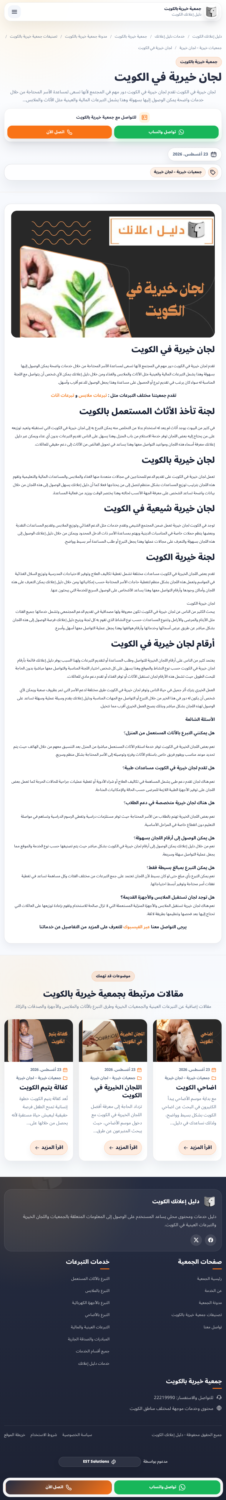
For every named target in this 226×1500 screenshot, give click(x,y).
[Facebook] (210, 1240)
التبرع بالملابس (97, 1290)
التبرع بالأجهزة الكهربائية (90, 1302)
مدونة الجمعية (210, 1302)
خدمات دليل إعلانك (170, 37)
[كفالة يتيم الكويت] (38, 1040)
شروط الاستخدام (44, 1434)
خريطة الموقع (14, 1434)
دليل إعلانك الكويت (207, 37)
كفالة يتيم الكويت (43, 1087)
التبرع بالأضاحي (97, 1314)
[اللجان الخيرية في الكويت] (113, 1040)
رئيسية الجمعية (209, 1278)
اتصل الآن (55, 132)
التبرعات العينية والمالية (90, 1326)
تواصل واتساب (162, 132)
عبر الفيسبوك (136, 927)
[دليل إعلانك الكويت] (209, 1201)
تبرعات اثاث (62, 395)
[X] (196, 1240)
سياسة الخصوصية (77, 1434)
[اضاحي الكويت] (187, 1040)
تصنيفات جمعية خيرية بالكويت (33, 37)
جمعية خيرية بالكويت (131, 37)
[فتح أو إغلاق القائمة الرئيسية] (14, 11)
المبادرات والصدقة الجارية (88, 1339)
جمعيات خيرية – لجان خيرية (201, 48)
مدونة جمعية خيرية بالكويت (86, 37)
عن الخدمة (213, 1290)
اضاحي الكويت (196, 1087)
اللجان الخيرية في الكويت (118, 1091)
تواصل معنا (213, 1326)
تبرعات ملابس (93, 395)
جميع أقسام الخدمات (92, 1351)
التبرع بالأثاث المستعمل (90, 1278)
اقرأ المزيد (201, 1148)
